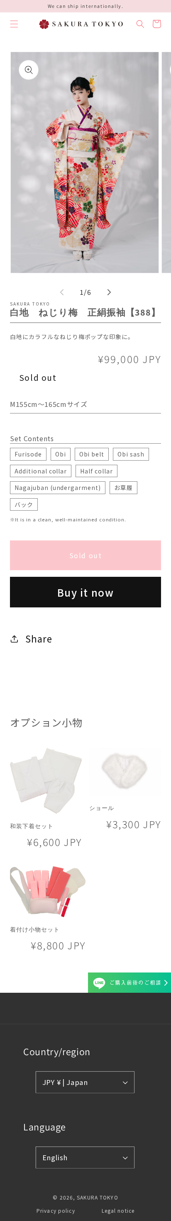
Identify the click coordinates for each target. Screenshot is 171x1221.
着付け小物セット (35, 929)
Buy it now (85, 592)
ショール (101, 808)
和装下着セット (32, 826)
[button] (14, 24)
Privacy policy (56, 1210)
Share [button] (38, 638)
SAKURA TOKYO (97, 1197)
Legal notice (118, 1210)
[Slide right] (109, 292)
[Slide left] (62, 292)
